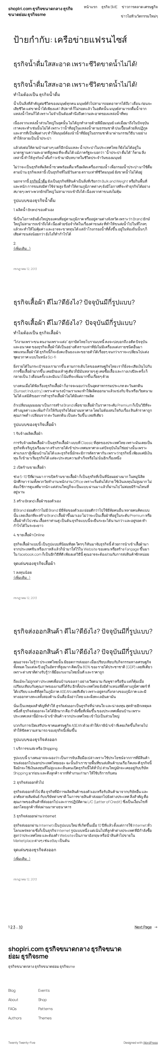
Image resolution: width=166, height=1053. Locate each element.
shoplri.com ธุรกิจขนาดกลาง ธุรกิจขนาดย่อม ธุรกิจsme (40, 11)
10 (21, 926)
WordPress (150, 1042)
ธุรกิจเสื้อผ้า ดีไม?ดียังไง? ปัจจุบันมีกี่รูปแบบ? (74, 302)
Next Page (146, 926)
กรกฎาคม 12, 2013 (25, 269)
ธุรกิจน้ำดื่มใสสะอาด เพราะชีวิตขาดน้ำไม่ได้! (75, 63)
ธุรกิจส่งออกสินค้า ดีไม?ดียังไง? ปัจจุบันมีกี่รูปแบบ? (83, 631)
